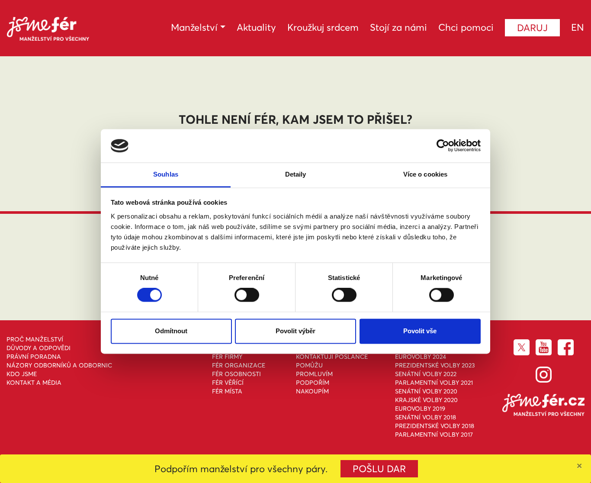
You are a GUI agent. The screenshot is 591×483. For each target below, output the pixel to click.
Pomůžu (309, 365)
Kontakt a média (33, 382)
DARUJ (532, 28)
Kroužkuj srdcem (323, 27)
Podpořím (312, 382)
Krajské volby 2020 (426, 400)
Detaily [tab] (295, 174)
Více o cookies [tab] (425, 174)
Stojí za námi (398, 27)
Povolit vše (420, 331)
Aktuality (256, 27)
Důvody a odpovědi (38, 348)
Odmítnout (171, 331)
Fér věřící (228, 382)
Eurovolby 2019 (420, 408)
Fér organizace (238, 365)
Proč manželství (34, 339)
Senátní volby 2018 (425, 417)
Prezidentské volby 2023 (435, 365)
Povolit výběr (295, 331)
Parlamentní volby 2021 (434, 382)
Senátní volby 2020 (426, 391)
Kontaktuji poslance (332, 357)
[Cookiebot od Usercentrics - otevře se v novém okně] (443, 145)
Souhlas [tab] (165, 174)
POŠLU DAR (379, 469)
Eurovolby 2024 (420, 357)
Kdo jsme (21, 374)
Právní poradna (33, 357)
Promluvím (314, 374)
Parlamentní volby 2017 (434, 434)
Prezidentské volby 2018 (434, 426)
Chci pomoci (466, 27)
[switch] (246, 295)
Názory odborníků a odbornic (59, 365)
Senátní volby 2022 (425, 374)
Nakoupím (312, 391)
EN (577, 27)
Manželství (194, 27)
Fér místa (227, 391)
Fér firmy (227, 357)
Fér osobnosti (236, 374)
